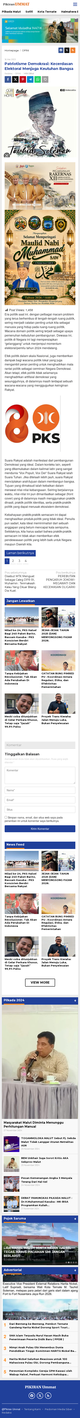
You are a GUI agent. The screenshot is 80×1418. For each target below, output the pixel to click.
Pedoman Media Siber (58, 1409)
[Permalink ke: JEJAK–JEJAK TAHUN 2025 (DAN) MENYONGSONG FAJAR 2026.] (58, 617)
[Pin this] (23, 79)
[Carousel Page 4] (73, 1262)
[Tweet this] (15, 79)
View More (40, 982)
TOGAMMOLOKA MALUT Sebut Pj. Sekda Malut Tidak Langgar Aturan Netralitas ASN (48, 1142)
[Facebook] (60, 50)
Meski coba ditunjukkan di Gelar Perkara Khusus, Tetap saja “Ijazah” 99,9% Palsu (21, 964)
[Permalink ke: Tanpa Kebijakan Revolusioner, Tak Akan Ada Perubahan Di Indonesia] (22, 660)
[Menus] (75, 4)
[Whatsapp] (37, 79)
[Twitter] (66, 50)
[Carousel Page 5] (76, 1262)
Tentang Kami (32, 1409)
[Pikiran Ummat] (16, 4)
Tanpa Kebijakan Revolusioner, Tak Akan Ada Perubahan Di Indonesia (21, 921)
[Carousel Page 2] (69, 1262)
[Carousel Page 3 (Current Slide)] (71, 1262)
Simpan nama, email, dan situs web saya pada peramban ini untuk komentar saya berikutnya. (34, 819)
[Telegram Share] (30, 79)
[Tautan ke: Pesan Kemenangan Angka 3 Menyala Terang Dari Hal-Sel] (11, 1183)
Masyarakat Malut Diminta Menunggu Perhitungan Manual (34, 1124)
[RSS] (72, 50)
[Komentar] (45, 79)
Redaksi (7, 1412)
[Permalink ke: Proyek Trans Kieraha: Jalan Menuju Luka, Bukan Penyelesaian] (58, 703)
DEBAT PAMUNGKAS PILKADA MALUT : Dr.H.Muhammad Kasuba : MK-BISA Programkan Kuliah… (46, 1201)
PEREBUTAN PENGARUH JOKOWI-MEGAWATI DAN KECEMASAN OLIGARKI (59, 580)
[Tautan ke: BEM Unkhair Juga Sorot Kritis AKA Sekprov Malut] (11, 1164)
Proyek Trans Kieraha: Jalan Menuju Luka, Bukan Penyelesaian (56, 720)
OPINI (18, 73)
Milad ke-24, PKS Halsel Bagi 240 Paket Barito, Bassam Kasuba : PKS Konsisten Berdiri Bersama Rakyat (20, 637)
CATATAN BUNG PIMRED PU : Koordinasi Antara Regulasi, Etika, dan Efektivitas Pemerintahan (57, 680)
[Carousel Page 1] (66, 1262)
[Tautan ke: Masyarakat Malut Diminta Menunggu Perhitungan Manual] (40, 1062)
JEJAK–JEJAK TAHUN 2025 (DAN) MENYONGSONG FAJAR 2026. (56, 878)
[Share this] (8, 79)
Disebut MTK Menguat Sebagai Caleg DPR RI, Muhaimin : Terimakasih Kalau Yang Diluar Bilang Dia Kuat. (20, 581)
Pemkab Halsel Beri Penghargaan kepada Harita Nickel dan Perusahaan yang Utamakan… (37, 1252)
